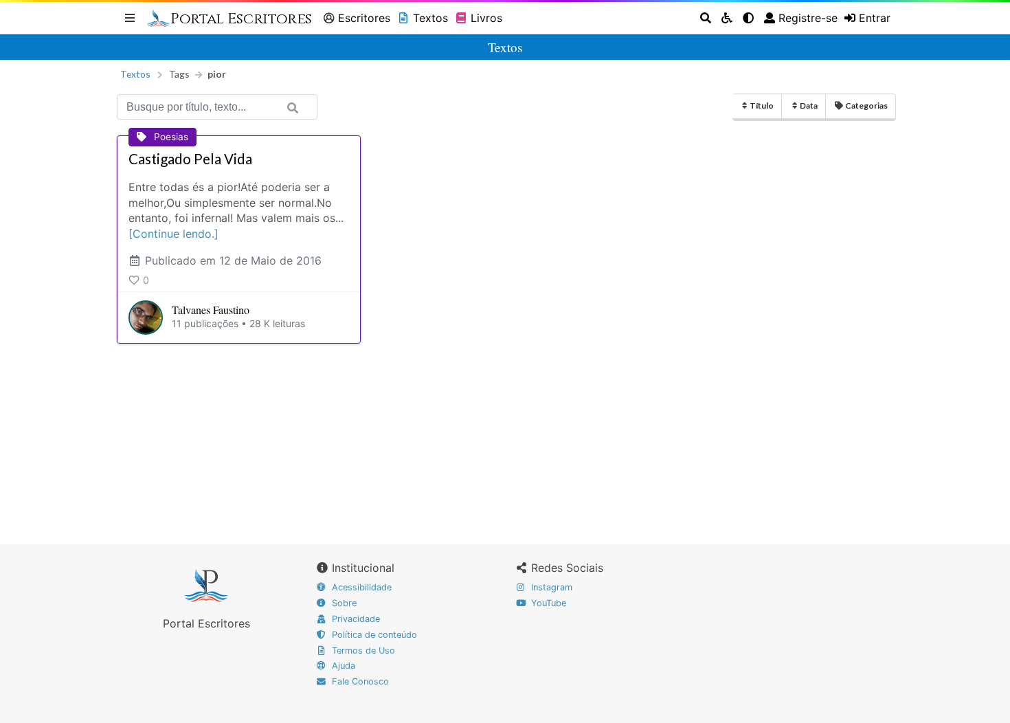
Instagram (550, 587)
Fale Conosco (359, 681)
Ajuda (342, 665)
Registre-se (808, 18)
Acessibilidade (360, 587)
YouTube (547, 603)
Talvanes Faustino (210, 309)
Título (762, 105)
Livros (486, 18)
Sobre (343, 603)
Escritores (364, 18)
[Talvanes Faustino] (145, 317)
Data (809, 105)
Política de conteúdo (373, 635)
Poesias (171, 136)
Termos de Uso (362, 650)
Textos (430, 18)
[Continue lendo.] (173, 234)
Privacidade (354, 619)
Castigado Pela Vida (190, 159)
